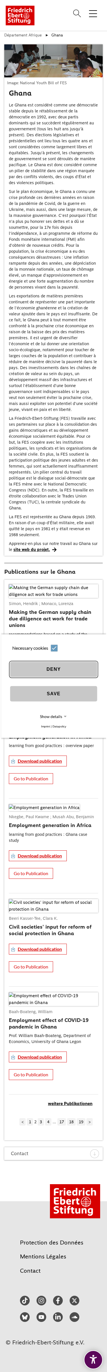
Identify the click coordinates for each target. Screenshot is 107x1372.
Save (53, 693)
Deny (54, 669)
